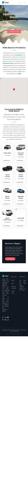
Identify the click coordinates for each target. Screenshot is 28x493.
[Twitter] (5, 317)
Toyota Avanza (20, 175)
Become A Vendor (14, 287)
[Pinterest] (3, 320)
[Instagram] (5, 320)
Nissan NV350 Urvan (7, 219)
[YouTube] (8, 317)
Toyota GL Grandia (21, 154)
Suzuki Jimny (7, 153)
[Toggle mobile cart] (19, 2)
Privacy (12, 331)
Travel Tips (13, 292)
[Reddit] (8, 320)
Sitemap (16, 331)
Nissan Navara (7, 197)
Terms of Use (23, 330)
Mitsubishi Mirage (21, 197)
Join (13, 283)
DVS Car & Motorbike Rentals (12, 160)
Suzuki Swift (20, 218)
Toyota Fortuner (7, 175)
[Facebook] (3, 317)
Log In (13, 280)
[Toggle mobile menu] (25, 2)
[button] (14, 90)
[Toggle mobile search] (22, 2)
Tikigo (9, 330)
